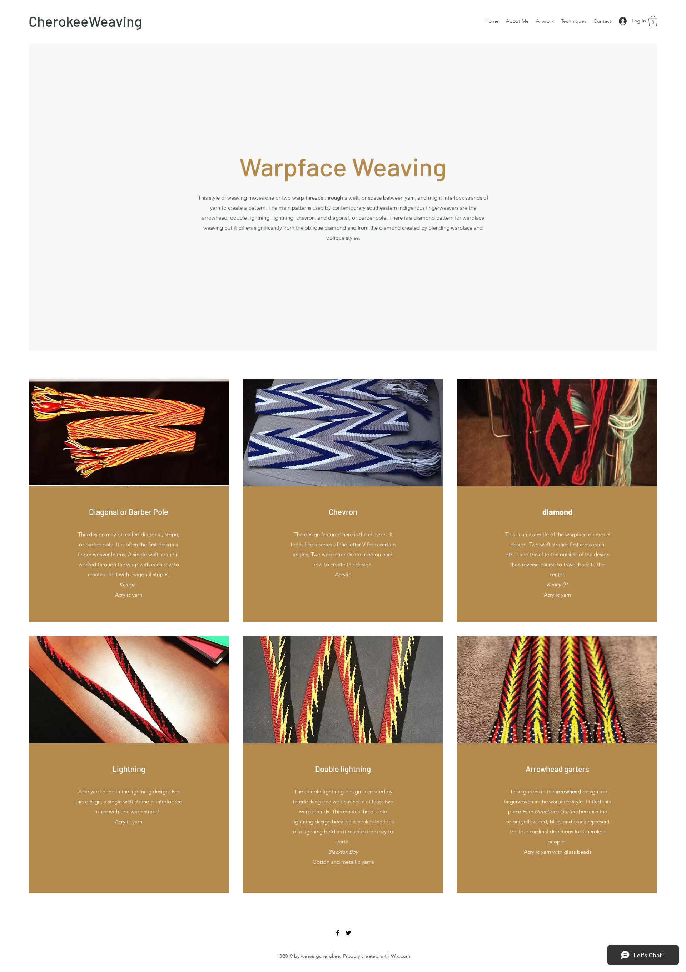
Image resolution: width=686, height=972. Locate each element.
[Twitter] (348, 932)
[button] (652, 21)
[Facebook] (337, 932)
